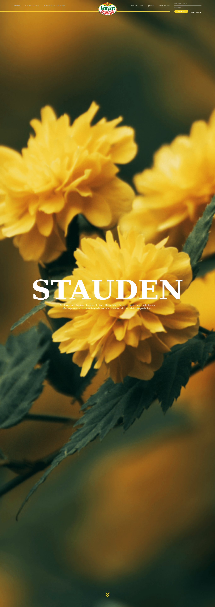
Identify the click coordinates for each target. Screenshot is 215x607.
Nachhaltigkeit (54, 6)
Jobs (151, 6)
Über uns (137, 6)
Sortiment (32, 6)
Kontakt (164, 6)
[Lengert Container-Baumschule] (107, 8)
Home (17, 6)
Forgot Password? (196, 12)
